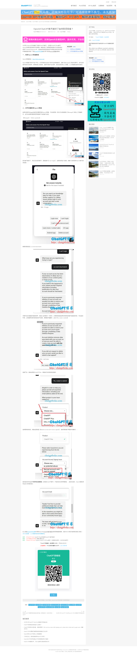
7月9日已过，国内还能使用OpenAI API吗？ (34, 636)
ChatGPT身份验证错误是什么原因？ (33, 624)
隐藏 (74, 46)
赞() (54, 595)
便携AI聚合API (40, 538)
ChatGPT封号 (33, 112)
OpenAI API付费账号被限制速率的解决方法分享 (35, 631)
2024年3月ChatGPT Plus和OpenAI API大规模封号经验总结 (70, 613)
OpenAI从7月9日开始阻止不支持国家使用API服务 (36, 639)
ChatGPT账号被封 (48, 531)
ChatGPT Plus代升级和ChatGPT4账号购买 (45, 537)
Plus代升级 (82, 5)
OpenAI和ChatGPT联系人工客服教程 (33, 634)
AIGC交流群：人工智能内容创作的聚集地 (34, 533)
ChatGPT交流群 (96, 40)
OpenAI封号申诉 (41, 607)
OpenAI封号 (78, 604)
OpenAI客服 (53, 51)
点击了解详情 (63, 545)
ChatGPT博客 (26, 5)
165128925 (106, 97)
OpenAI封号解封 (50, 607)
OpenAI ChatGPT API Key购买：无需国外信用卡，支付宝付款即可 (52, 540)
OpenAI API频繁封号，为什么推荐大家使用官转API (36, 641)
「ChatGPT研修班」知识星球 (102, 37)
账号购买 (74, 5)
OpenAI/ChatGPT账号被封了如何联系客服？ (53, 29)
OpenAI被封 (57, 607)
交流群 (107, 2)
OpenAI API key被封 (56, 604)
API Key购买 (92, 5)
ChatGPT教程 (35, 21)
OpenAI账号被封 (64, 607)
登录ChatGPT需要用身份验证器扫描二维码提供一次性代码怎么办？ (37, 613)
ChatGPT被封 (38, 604)
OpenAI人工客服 (64, 604)
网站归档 (114, 2)
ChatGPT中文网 (38, 51)
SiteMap (66, 651)
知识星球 (109, 5)
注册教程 (101, 5)
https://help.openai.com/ (38, 59)
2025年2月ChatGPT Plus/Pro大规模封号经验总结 (35, 622)
